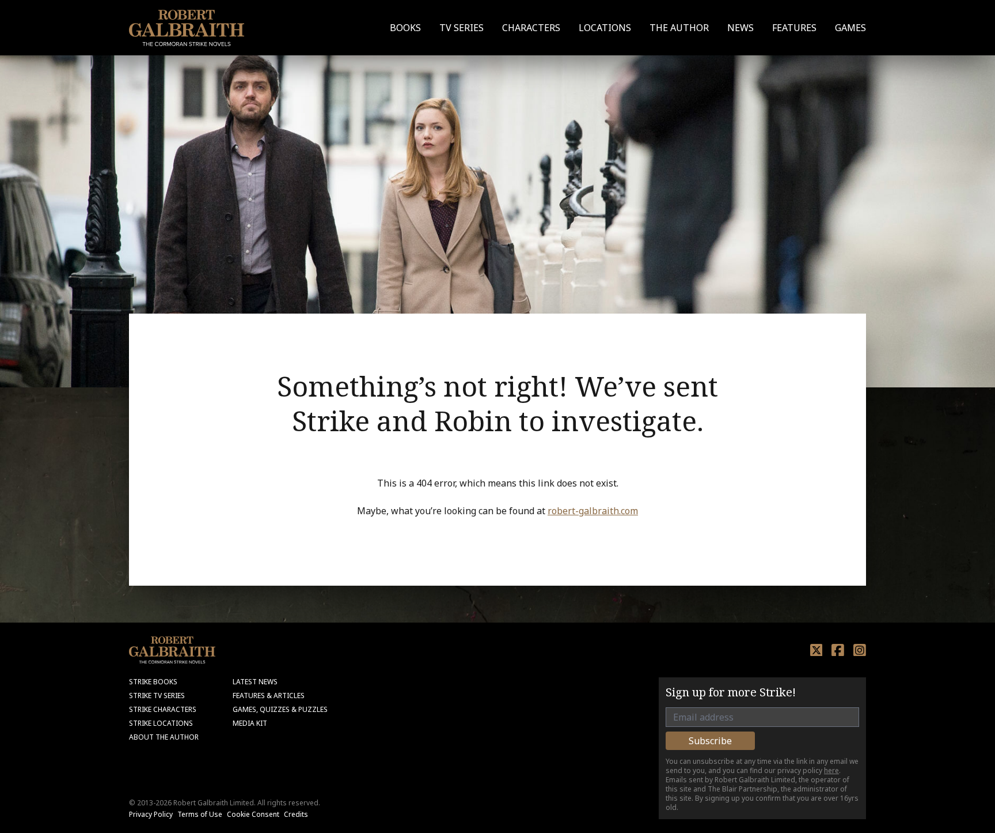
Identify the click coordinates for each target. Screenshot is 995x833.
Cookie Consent (253, 814)
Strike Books (153, 682)
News (740, 27)
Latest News (255, 682)
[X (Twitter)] (816, 650)
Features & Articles (269, 695)
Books (405, 27)
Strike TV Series (157, 695)
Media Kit (250, 723)
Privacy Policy (151, 814)
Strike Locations (161, 723)
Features (794, 27)
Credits (296, 814)
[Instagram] (860, 650)
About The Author (164, 737)
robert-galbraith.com (593, 510)
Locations (605, 27)
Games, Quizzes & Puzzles (280, 709)
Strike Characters (162, 709)
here (831, 770)
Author (679, 27)
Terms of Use (199, 814)
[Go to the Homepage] (186, 28)
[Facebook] (838, 650)
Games (850, 27)
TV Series (461, 27)
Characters (531, 27)
